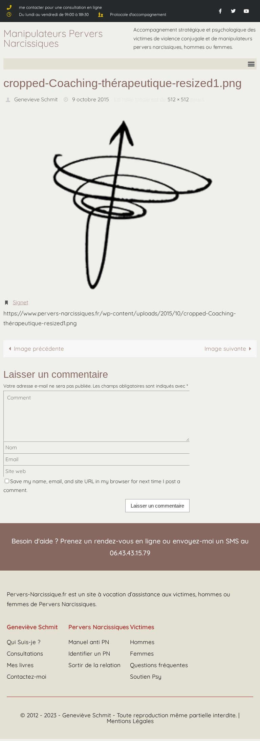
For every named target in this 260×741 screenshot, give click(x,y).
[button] (251, 63)
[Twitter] (233, 11)
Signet (20, 299)
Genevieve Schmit (36, 98)
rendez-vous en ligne (127, 537)
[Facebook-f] (219, 11)
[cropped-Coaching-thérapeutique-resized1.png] (130, 202)
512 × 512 (178, 98)
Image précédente (39, 344)
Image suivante (225, 344)
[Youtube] (246, 11)
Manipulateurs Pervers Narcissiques (53, 38)
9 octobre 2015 (90, 98)
